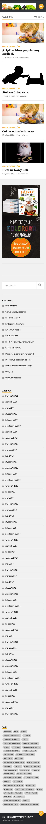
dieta (25, 739)
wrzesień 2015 (11, 683)
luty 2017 (9, 582)
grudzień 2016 (11, 593)
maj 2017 (9, 563)
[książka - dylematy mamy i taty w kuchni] (21, 257)
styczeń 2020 (11, 414)
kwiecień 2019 (11, 444)
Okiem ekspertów (11, 46)
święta (26, 800)
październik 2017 (13, 533)
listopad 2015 (11, 672)
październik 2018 (13, 480)
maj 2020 (9, 408)
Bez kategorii (11, 305)
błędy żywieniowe (12, 735)
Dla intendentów (12, 317)
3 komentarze (21, 135)
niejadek (8, 758)
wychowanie (31, 793)
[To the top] (41, 813)
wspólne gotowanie (13, 793)
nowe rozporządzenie (14, 762)
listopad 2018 (11, 474)
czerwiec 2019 (11, 438)
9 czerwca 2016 (8, 96)
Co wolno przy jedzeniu (15, 311)
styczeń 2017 (11, 588)
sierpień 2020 (11, 401)
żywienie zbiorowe (29, 804)
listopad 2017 (11, 528)
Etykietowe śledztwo (14, 324)
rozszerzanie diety (12, 778)
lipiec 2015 (10, 696)
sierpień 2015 (11, 690)
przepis (36, 770)
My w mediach (11, 335)
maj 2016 (9, 636)
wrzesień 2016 (11, 612)
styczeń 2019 (11, 461)
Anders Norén (16, 820)
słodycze (18, 781)
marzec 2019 (11, 450)
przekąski (24, 770)
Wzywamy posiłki (13, 377)
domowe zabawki (12, 743)
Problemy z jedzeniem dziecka (18, 359)
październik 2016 (13, 606)
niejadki (19, 758)
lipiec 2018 (10, 491)
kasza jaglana (29, 751)
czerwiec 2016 (11, 630)
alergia (7, 732)
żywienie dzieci (11, 804)
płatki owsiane (24, 774)
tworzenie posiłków (13, 785)
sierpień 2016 (11, 618)
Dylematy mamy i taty (21, 817)
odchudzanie (33, 762)
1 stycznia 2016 (8, 174)
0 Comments (24, 57)
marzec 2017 (11, 576)
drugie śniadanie (30, 743)
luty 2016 (9, 653)
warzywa (8, 789)
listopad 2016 (11, 600)
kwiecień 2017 (11, 570)
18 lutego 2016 (8, 135)
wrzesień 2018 (11, 486)
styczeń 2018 (11, 521)
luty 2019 (9, 456)
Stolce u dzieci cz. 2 (15, 92)
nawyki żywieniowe (25, 755)
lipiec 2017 (10, 551)
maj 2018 (9, 498)
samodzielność (31, 778)
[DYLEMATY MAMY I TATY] (19, 6)
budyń (24, 732)
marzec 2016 (11, 648)
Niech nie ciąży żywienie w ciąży (19, 341)
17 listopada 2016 (9, 57)
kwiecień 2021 (11, 396)
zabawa (7, 797)
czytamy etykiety (12, 739)
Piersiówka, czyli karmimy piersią (19, 354)
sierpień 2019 (11, 431)
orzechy (8, 766)
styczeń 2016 (11, 660)
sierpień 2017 (11, 546)
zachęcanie (19, 797)
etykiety (16, 747)
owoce (18, 766)
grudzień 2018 (11, 468)
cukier (27, 735)
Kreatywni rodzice (13, 329)
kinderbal (8, 755)
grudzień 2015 (11, 666)
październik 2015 (13, 678)
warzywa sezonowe (25, 789)
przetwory (9, 774)
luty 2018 (9, 516)
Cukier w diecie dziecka (18, 131)
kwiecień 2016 (11, 642)
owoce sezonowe (32, 766)
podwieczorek (10, 770)
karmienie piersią (12, 751)
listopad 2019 (11, 420)
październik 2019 (13, 426)
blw (16, 732)
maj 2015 (9, 708)
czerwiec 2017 (11, 558)
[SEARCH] (40, 285)
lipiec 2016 (10, 623)
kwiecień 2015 (11, 713)
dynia (6, 747)
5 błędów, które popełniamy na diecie (20, 51)
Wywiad (9, 371)
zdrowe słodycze (12, 800)
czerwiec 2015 (11, 702)
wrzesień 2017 (11, 540)
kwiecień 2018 (11, 504)
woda (39, 789)
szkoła (7, 781)
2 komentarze (22, 174)
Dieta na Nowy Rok (15, 170)
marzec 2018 (11, 510)
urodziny (30, 785)
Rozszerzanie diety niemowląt (18, 365)
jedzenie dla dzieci (32, 747)
